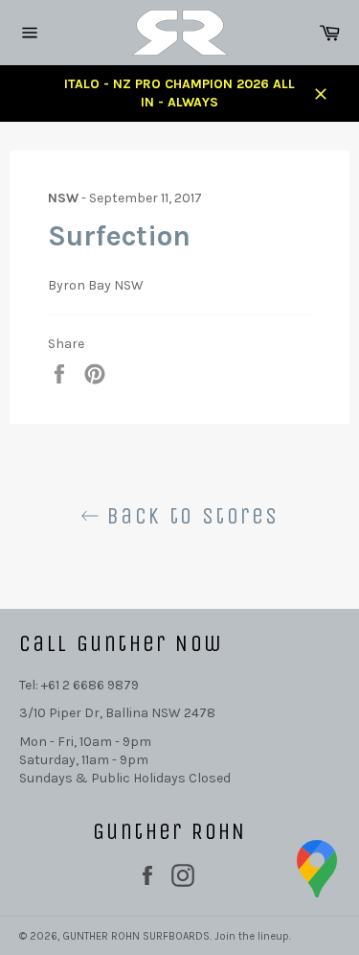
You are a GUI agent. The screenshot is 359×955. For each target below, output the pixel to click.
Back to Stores (190, 515)
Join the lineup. (252, 936)
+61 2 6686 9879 (90, 685)
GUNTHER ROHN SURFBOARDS (136, 936)
